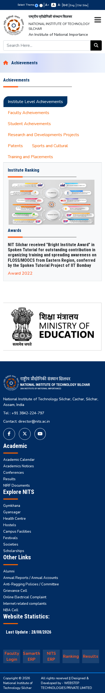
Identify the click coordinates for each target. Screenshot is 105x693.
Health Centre (14, 518)
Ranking (71, 656)
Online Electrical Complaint (24, 597)
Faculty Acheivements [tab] (28, 113)
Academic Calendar (19, 459)
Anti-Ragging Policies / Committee (31, 584)
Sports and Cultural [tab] (50, 146)
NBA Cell (10, 610)
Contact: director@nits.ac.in (26, 421)
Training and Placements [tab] (30, 157)
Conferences (13, 472)
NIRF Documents (16, 485)
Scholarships (13, 551)
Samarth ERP (31, 656)
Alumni (9, 571)
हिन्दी (65, 5)
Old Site (82, 5)
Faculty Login (12, 656)
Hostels (9, 525)
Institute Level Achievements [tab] (35, 102)
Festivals (10, 538)
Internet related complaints (25, 603)
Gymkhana (11, 505)
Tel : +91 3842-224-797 (23, 413)
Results (9, 479)
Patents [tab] (15, 146)
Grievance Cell (15, 590)
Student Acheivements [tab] (29, 124)
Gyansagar (12, 512)
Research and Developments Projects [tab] (43, 135)
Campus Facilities (17, 531)
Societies (10, 544)
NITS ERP (51, 656)
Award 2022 (20, 273)
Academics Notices (18, 466)
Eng (72, 5)
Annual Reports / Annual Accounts (30, 577)
